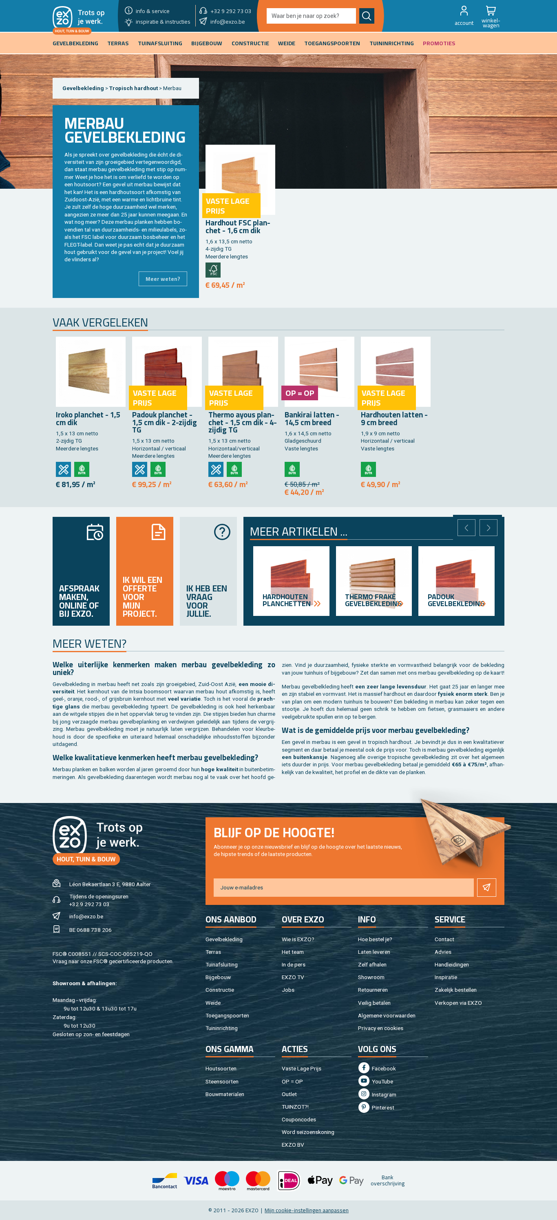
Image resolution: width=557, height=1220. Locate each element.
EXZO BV (293, 1144)
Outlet (289, 1094)
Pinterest (382, 1107)
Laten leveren (374, 952)
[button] (464, 16)
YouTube (382, 1081)
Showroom (371, 977)
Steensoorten (222, 1081)
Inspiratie (446, 977)
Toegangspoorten (227, 1015)
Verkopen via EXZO (458, 1002)
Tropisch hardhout (134, 88)
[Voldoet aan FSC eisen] (213, 270)
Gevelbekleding (83, 88)
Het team (293, 952)
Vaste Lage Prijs (301, 1068)
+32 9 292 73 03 (89, 904)
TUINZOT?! (295, 1106)
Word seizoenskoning (308, 1132)
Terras (213, 952)
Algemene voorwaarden (387, 1015)
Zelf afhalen (372, 964)
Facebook (383, 1068)
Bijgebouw (218, 977)
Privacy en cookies (380, 1028)
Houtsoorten (221, 1068)
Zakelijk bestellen (456, 989)
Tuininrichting (222, 1028)
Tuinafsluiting (222, 964)
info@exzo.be (86, 916)
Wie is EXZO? (298, 939)
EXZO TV (293, 977)
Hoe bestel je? (375, 939)
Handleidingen (452, 964)
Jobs (288, 989)
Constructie (220, 989)
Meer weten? (163, 279)
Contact (444, 939)
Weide (213, 1002)
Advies (443, 952)
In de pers (293, 964)
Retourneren (373, 989)
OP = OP (292, 1081)
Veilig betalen (374, 1002)
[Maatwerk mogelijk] (63, 469)
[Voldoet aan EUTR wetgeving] (81, 469)
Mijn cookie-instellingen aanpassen (307, 1210)
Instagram (383, 1094)
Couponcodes (299, 1119)
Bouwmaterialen (225, 1094)
